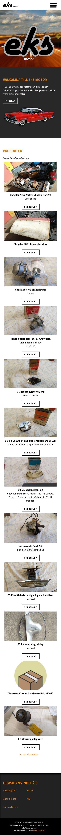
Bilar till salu (10, 799)
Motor (30, 790)
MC (28, 799)
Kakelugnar (9, 790)
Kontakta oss (10, 807)
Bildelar (10, 100)
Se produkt (30, 206)
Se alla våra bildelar (29, 754)
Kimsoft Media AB (38, 830)
